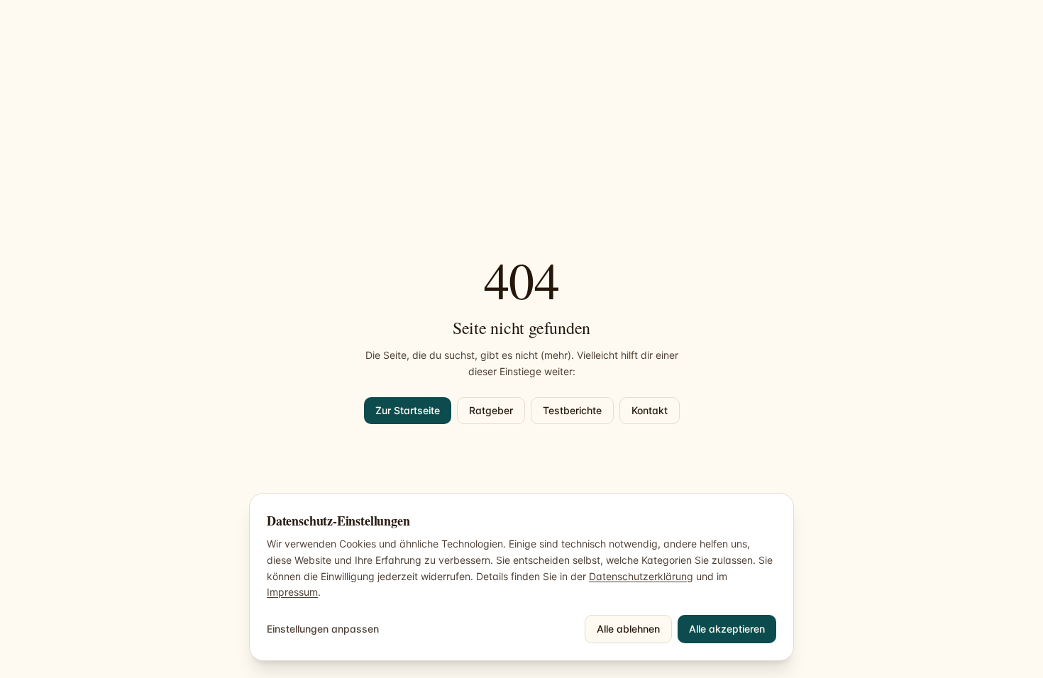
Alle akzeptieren (727, 629)
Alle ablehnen (628, 629)
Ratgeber (491, 410)
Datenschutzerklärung (641, 576)
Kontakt (649, 410)
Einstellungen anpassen (323, 629)
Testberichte (572, 410)
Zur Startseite (407, 410)
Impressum (292, 592)
